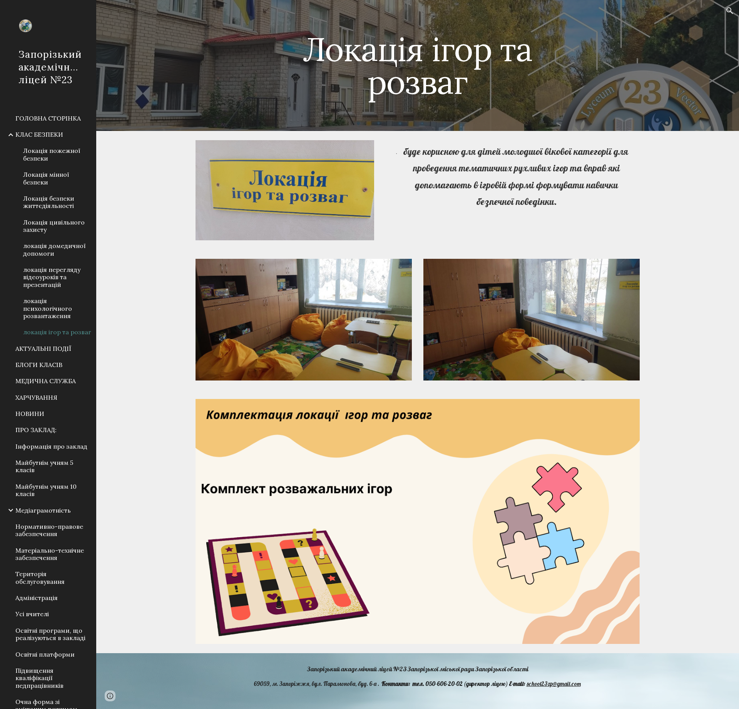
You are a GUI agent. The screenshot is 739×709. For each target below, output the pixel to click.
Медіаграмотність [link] (43, 510)
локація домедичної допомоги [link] (54, 249)
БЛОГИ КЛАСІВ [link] (38, 365)
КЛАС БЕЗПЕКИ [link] (39, 134)
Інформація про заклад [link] (51, 446)
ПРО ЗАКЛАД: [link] (36, 430)
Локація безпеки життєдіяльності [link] (48, 202)
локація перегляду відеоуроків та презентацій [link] (51, 277)
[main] (417, 66)
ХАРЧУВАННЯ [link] (36, 397)
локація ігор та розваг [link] (57, 332)
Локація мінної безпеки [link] (46, 178)
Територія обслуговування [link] (40, 577)
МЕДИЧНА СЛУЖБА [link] (45, 381)
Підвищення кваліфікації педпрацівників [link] (39, 678)
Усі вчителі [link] (32, 614)
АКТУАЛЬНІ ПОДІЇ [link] (43, 348)
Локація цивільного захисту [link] (54, 225)
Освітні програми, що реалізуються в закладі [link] (50, 634)
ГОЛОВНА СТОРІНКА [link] (48, 118)
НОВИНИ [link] (29, 413)
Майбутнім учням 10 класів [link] (46, 490)
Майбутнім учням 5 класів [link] (44, 466)
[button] (730, 11)
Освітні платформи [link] (45, 654)
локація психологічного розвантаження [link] (47, 308)
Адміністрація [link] (36, 598)
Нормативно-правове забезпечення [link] (49, 530)
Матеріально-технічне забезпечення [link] (49, 554)
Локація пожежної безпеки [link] (51, 154)
